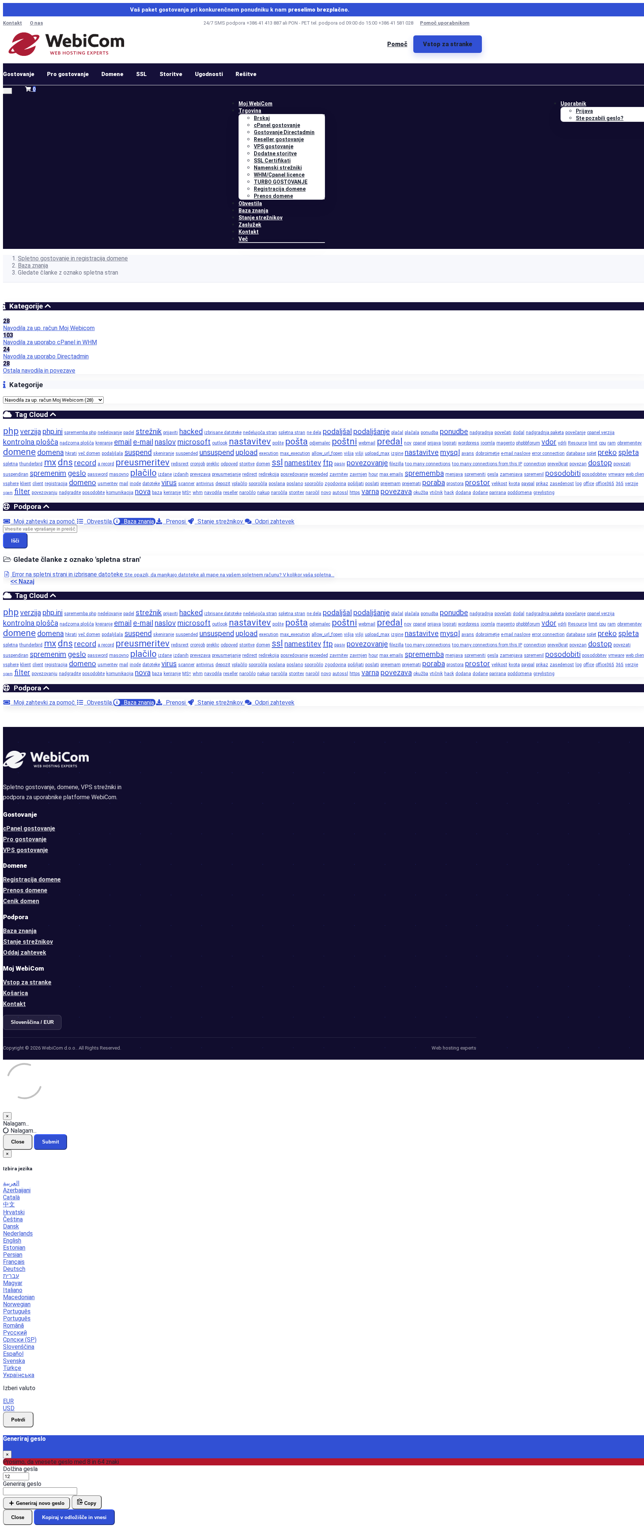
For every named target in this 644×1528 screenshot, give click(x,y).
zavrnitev (338, 474)
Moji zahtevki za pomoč (43, 521)
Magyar (12, 1283)
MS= (186, 492)
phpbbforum (528, 443)
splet (591, 453)
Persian (12, 1254)
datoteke (151, 483)
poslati (372, 483)
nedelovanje (110, 432)
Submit (50, 1142)
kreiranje (104, 443)
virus (169, 482)
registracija (56, 483)
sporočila (258, 483)
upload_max (377, 453)
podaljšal (337, 431)
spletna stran (291, 432)
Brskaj (262, 118)
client (37, 483)
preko (607, 452)
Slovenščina (18, 1346)
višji (359, 453)
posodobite (93, 492)
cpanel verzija (601, 432)
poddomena (520, 492)
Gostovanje (18, 74)
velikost (499, 483)
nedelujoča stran (260, 432)
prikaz (542, 483)
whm (198, 492)
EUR (8, 1401)
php (11, 431)
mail (123, 483)
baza (157, 492)
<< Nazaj (22, 581)
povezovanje (367, 462)
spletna (10, 463)
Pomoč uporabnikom (445, 23)
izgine (397, 453)
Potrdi (18, 1420)
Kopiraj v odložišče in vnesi (74, 1517)
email (123, 441)
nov (407, 443)
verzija (30, 431)
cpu (602, 443)
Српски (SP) (20, 1339)
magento (505, 443)
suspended (187, 453)
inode (135, 483)
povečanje (575, 432)
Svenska (14, 1360)
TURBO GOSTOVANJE (280, 182)
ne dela (314, 432)
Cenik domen (21, 901)
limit (592, 443)
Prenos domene (273, 196)
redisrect (180, 463)
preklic (212, 463)
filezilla (396, 463)
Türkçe (12, 1368)
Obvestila (250, 203)
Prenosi (175, 521)
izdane (165, 474)
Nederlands (18, 1233)
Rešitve (246, 74)
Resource (577, 443)
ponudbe (454, 431)
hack (449, 492)
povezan (578, 463)
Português (17, 1311)
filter (22, 491)
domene (19, 452)
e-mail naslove (515, 453)
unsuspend (216, 452)
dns (65, 462)
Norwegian (17, 1304)
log (578, 483)
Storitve (171, 74)
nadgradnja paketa (545, 432)
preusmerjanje (226, 474)
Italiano (12, 1290)
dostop (600, 462)
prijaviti (170, 432)
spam (8, 493)
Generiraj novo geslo (39, 1503)
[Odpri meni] (7, 91)
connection (535, 463)
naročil (312, 492)
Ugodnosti (209, 74)
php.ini (52, 431)
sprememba (424, 473)
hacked (191, 431)
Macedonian (19, 1297)
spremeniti (475, 474)
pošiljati (356, 483)
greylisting (544, 492)
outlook (219, 443)
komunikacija (119, 492)
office (588, 483)
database (575, 453)
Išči (15, 541)
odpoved (229, 463)
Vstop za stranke (447, 44)
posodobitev (594, 474)
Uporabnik (573, 104)
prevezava (200, 474)
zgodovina (335, 483)
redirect (249, 474)
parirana (497, 492)
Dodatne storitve (275, 153)
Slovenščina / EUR (32, 1022)
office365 (605, 483)
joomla (488, 443)
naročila (279, 492)
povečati (503, 432)
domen (263, 463)
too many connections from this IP (487, 463)
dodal (518, 432)
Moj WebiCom (255, 104)
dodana (463, 492)
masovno (119, 474)
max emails (391, 474)
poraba (433, 482)
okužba (420, 492)
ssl (277, 462)
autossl (340, 492)
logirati (449, 443)
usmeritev (108, 483)
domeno (82, 482)
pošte (278, 443)
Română (13, 1325)
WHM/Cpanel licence (279, 175)
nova (143, 491)
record (85, 462)
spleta (628, 452)
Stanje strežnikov (260, 218)
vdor (549, 441)
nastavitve (422, 452)
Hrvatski (14, 1212)
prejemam (391, 483)
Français (14, 1261)
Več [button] (243, 239)
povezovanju (44, 492)
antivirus (205, 483)
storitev (296, 492)
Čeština (13, 1219)
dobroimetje (487, 453)
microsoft (194, 441)
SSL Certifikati (272, 161)
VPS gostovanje (273, 146)
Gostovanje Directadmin (284, 132)
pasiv (339, 463)
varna (370, 491)
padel (128, 432)
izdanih (181, 474)
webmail (367, 443)
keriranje (172, 492)
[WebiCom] (66, 44)
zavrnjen (358, 474)
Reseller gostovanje (279, 139)
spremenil (534, 474)
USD (9, 1408)
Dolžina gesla (20, 1468)
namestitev (302, 462)
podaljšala (112, 453)
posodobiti (563, 473)
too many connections (428, 463)
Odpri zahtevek (273, 521)
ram (611, 443)
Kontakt (12, 23)
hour (373, 474)
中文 (9, 1204)
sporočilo (313, 483)
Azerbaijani (17, 1190)
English (12, 1240)
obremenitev (629, 443)
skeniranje (163, 453)
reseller (230, 492)
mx (50, 462)
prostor (477, 482)
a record (106, 463)
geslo (77, 473)
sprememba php (80, 432)
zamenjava (511, 474)
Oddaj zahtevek (24, 952)
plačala (412, 432)
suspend (138, 452)
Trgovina (250, 111)
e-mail (143, 441)
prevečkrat (557, 463)
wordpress (468, 443)
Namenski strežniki (278, 168)
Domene (112, 74)
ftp (328, 462)
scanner (186, 483)
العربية (11, 1183)
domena (50, 452)
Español (13, 1353)
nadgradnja (481, 432)
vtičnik (436, 492)
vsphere (11, 483)
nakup (263, 492)
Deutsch (14, 1268)
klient (25, 483)
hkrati (71, 453)
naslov (165, 441)
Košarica (15, 993)
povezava (396, 491)
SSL (141, 74)
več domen (89, 453)
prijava (434, 443)
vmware (616, 474)
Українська (18, 1375)
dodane (480, 492)
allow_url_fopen (327, 453)
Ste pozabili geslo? (600, 118)
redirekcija (269, 474)
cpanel (419, 443)
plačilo (143, 473)
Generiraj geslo (22, 1483)
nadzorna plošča (77, 443)
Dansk (11, 1226)
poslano (295, 483)
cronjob (197, 463)
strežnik (149, 431)
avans (467, 453)
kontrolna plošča (30, 441)
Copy (89, 1503)
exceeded (318, 474)
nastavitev (250, 441)
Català (11, 1197)
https (355, 492)
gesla (492, 474)
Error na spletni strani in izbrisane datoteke (172, 574)
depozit (222, 483)
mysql (450, 452)
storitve (247, 463)
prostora (455, 483)
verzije (631, 483)
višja (349, 453)
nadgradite (70, 492)
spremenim (48, 473)
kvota (514, 483)
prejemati (411, 483)
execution (268, 453)
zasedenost (562, 483)
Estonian (14, 1247)
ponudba (429, 432)
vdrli (562, 443)
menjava (454, 474)
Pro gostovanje (68, 74)
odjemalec (319, 443)
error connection (548, 453)
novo (326, 492)
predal (389, 441)
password (98, 474)
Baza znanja (253, 210)
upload (247, 452)
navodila (213, 492)
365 (620, 483)
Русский (15, 1332)
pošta (296, 441)
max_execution (295, 453)
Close (17, 1142)
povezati (622, 463)
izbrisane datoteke (223, 432)
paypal (527, 483)
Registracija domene (280, 189)
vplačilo (239, 483)
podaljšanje (371, 431)
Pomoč (397, 44)
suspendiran (15, 474)
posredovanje (294, 474)
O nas (36, 23)
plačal (397, 432)
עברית (11, 1275)
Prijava (584, 111)
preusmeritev (143, 462)
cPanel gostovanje (277, 125)
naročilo (247, 492)
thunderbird (30, 463)
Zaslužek (250, 225)
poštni (344, 441)
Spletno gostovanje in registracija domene (73, 258)
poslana (277, 483)
